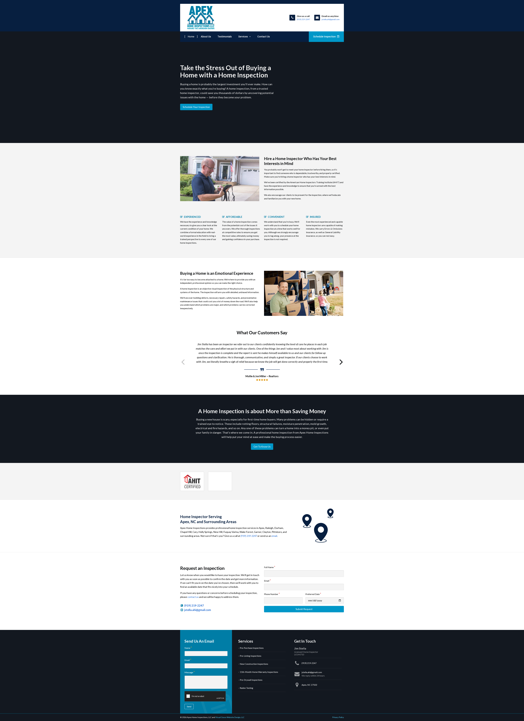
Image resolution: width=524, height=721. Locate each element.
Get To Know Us (262, 446)
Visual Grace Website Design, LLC (229, 717)
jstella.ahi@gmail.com (197, 609)
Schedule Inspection (324, 36)
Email (266, 580)
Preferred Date (312, 594)
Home (191, 36)
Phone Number (271, 594)
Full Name (269, 567)
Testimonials (225, 36)
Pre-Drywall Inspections (251, 680)
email (274, 535)
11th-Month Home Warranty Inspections (259, 672)
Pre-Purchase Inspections (252, 648)
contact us (193, 596)
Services (243, 36)
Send (189, 706)
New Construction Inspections (254, 664)
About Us (206, 36)
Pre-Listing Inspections (250, 655)
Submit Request (304, 609)
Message (188, 672)
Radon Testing (246, 688)
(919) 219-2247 (249, 535)
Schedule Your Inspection (196, 106)
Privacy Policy (338, 717)
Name (187, 648)
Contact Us (263, 36)
